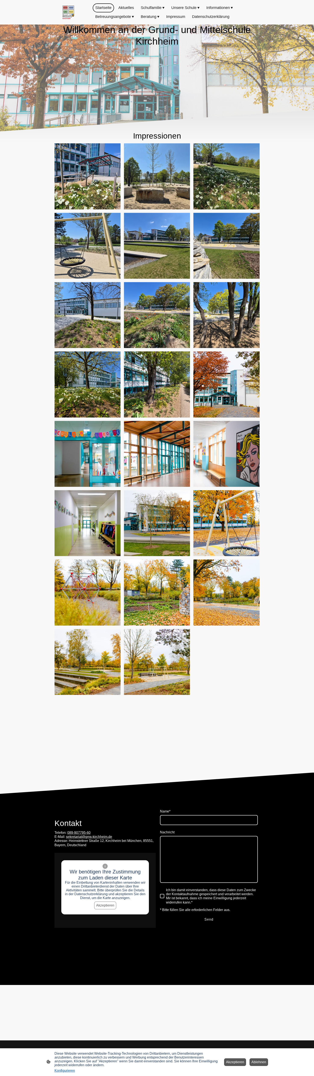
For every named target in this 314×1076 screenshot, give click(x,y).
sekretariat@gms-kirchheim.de (89, 836)
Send (208, 919)
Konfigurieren (64, 1070)
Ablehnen (258, 1062)
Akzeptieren (105, 905)
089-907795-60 (79, 832)
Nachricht (167, 832)
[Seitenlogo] (68, 12)
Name (165, 811)
